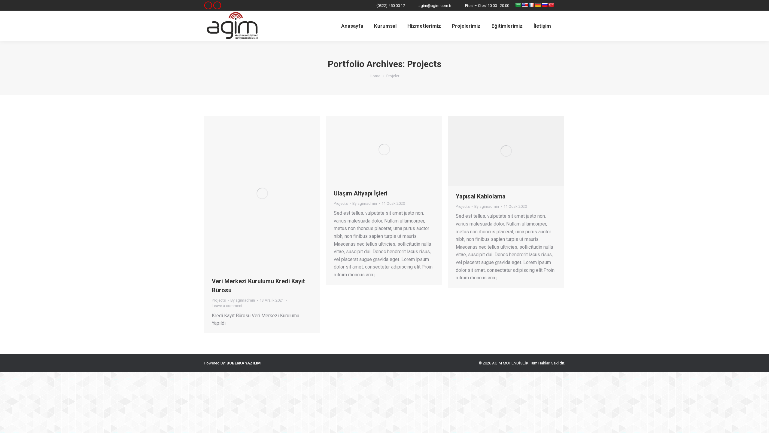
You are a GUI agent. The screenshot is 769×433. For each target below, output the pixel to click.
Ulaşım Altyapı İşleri (361, 193)
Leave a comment (227, 305)
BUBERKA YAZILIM (243, 363)
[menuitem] (352, 25)
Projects (219, 300)
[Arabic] (518, 4)
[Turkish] (551, 4)
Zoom (254, 193)
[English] (525, 4)
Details (270, 193)
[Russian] (545, 4)
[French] (531, 4)
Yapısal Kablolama (481, 196)
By (242, 300)
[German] (538, 4)
